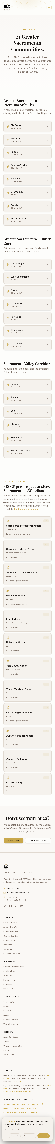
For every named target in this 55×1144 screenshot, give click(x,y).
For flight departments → (27, 509)
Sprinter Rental (9, 940)
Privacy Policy (17, 1130)
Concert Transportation (13, 966)
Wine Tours (8, 975)
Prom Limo (8, 984)
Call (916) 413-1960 (38, 840)
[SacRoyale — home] (6, 7)
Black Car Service (11, 922)
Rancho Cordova (10, 1019)
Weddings (7, 945)
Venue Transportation (13, 1046)
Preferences (29, 1136)
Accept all (44, 1136)
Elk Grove (7, 1006)
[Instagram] (4, 906)
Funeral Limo (9, 989)
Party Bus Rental (10, 931)
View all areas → (10, 1024)
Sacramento (8, 1002)
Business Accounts (11, 953)
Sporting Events (10, 971)
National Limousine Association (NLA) (19, 1108)
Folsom (6, 1015)
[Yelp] (16, 906)
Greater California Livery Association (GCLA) (23, 1104)
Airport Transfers (10, 927)
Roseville (7, 1011)
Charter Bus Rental (11, 936)
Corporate (7, 949)
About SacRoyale (10, 1037)
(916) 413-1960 (13, 888)
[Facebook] (10, 906)
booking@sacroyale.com (18, 893)
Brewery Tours (9, 980)
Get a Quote (13, 840)
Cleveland (17, 1081)
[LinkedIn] (21, 906)
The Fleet (7, 1041)
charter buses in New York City (17, 1091)
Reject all (14, 1136)
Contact (6, 1050)
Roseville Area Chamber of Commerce (20, 1112)
